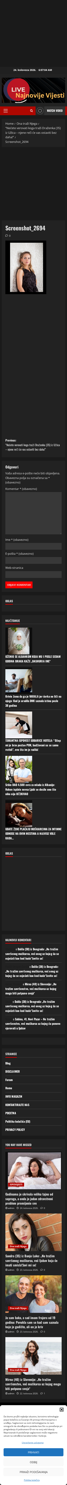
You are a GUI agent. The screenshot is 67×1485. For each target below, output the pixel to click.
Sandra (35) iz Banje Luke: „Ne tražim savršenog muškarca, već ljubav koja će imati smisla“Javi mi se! (31, 1260)
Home (8, 1088)
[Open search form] (31, 110)
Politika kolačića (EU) (17, 1121)
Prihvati (33, 1452)
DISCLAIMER (12, 1071)
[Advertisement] (33, 33)
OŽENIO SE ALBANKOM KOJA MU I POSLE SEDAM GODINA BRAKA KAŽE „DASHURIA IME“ (33, 658)
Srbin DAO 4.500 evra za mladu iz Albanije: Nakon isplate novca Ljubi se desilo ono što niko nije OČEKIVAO (30, 789)
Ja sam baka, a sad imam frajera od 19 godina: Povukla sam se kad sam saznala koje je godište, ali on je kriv (31, 1322)
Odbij (33, 1462)
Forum (9, 1080)
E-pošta (19, 554)
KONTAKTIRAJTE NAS (17, 1105)
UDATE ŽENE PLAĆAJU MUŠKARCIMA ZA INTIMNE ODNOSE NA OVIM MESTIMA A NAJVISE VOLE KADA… (33, 833)
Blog (8, 1063)
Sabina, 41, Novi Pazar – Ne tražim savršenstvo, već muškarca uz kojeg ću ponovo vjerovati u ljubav (32, 1023)
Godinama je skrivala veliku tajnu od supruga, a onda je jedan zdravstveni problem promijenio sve (29, 1198)
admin (11, 1208)
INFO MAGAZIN (13, 1096)
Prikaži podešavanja (34, 1472)
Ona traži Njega (18, 1246)
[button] (61, 1409)
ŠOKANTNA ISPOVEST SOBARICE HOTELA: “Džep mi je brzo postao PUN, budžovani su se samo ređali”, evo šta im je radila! (33, 745)
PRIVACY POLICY (15, 1129)
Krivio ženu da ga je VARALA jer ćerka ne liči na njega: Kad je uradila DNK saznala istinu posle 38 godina (33, 701)
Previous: (32, 444)
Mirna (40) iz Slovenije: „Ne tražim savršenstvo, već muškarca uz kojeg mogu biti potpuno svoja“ (31, 988)
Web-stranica (14, 568)
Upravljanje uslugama (33, 1442)
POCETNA (10, 1113)
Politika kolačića (32, 1480)
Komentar (21, 489)
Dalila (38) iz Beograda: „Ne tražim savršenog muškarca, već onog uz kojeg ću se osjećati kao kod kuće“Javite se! (32, 953)
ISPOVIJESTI (16, 1184)
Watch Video (55, 110)
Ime (16, 540)
